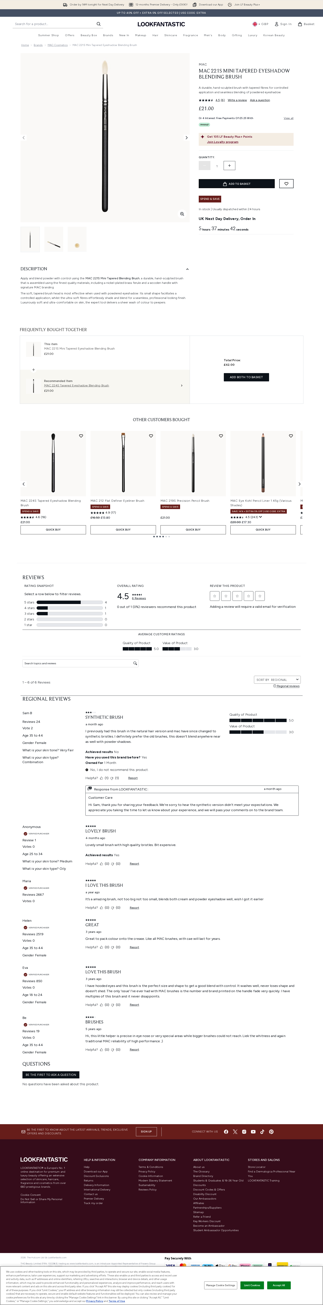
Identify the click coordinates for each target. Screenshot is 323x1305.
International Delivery (97, 1189)
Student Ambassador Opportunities (216, 1230)
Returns (88, 1180)
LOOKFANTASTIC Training (263, 1180)
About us (199, 1167)
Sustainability (147, 1185)
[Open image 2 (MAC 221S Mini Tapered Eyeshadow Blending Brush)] (53, 239)
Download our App (96, 1171)
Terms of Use (117, 1301)
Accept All (279, 1285)
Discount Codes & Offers (209, 1189)
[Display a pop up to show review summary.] (260, 516)
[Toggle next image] (187, 138)
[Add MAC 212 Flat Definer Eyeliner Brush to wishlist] (151, 435)
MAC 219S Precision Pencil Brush (185, 500)
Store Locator (257, 1167)
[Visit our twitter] (235, 1131)
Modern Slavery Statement (155, 1180)
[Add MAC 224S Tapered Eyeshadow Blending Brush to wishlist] (81, 435)
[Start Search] (98, 24)
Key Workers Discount (207, 1221)
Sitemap (198, 1212)
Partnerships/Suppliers (207, 1207)
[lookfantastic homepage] (161, 24)
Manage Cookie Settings (220, 1285)
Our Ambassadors (204, 1198)
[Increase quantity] (229, 165)
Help (87, 1167)
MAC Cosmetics (58, 45)
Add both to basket (246, 377)
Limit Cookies (252, 1285)
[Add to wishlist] (286, 183)
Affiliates (198, 1203)
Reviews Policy (148, 1189)
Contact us (91, 1194)
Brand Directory (203, 1176)
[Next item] (300, 484)
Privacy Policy (147, 1171)
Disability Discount (205, 1194)
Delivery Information (96, 1185)
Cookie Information (151, 1176)
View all (289, 118)
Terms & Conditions (151, 1167)
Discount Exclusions (96, 1176)
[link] (283, 24)
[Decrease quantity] (204, 165)
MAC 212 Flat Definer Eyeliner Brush (117, 500)
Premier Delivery (94, 1198)
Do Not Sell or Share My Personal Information (41, 1201)
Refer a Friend (202, 1216)
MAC (203, 64)
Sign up (146, 1131)
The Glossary (201, 1171)
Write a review (237, 100)
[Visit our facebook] (226, 1131)
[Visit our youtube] (253, 1131)
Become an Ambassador (209, 1225)
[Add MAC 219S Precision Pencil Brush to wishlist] (221, 435)
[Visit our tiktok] (262, 1131)
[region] (161, 1285)
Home (25, 45)
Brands (38, 45)
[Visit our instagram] (244, 1131)
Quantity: (207, 157)
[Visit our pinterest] (271, 1131)
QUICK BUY (53, 529)
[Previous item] (24, 484)
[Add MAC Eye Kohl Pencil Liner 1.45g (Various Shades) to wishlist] (290, 435)
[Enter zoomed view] (182, 213)
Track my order (93, 1203)
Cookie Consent (31, 1195)
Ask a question (260, 100)
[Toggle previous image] (24, 138)
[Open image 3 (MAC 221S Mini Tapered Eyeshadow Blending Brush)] (77, 239)
